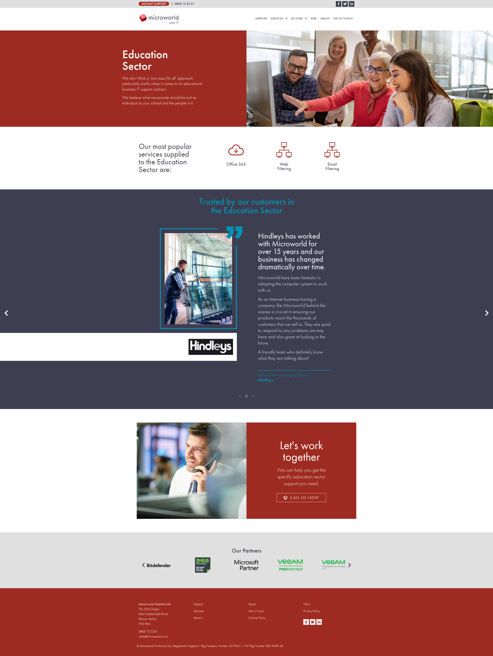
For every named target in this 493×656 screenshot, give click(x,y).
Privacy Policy (311, 611)
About (325, 18)
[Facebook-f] (338, 4)
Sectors (297, 18)
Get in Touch (343, 18)
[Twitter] (345, 4)
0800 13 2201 (148, 631)
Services (277, 18)
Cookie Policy (257, 618)
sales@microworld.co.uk (153, 636)
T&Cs (306, 604)
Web (313, 18)
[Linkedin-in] (351, 4)
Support (261, 18)
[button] (143, 565)
